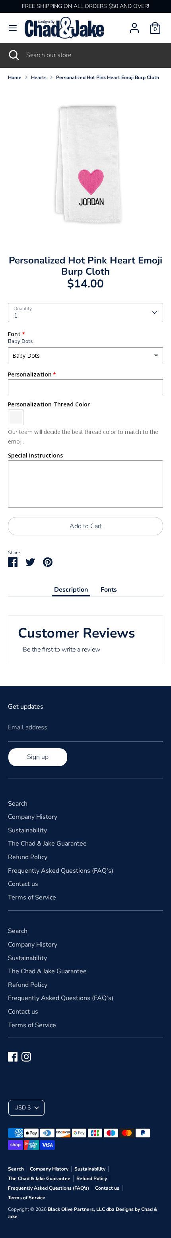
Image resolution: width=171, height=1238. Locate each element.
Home (14, 77)
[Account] (134, 24)
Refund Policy (27, 857)
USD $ (22, 1107)
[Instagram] (26, 1057)
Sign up (38, 757)
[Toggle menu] (13, 28)
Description (71, 589)
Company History (32, 816)
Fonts (109, 589)
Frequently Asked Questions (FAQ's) (60, 870)
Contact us (23, 883)
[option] (85, 165)
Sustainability (27, 830)
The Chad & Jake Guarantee (47, 843)
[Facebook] (12, 1057)
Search (17, 803)
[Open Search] (13, 55)
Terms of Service (32, 897)
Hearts (39, 77)
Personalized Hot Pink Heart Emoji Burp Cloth (107, 77)
